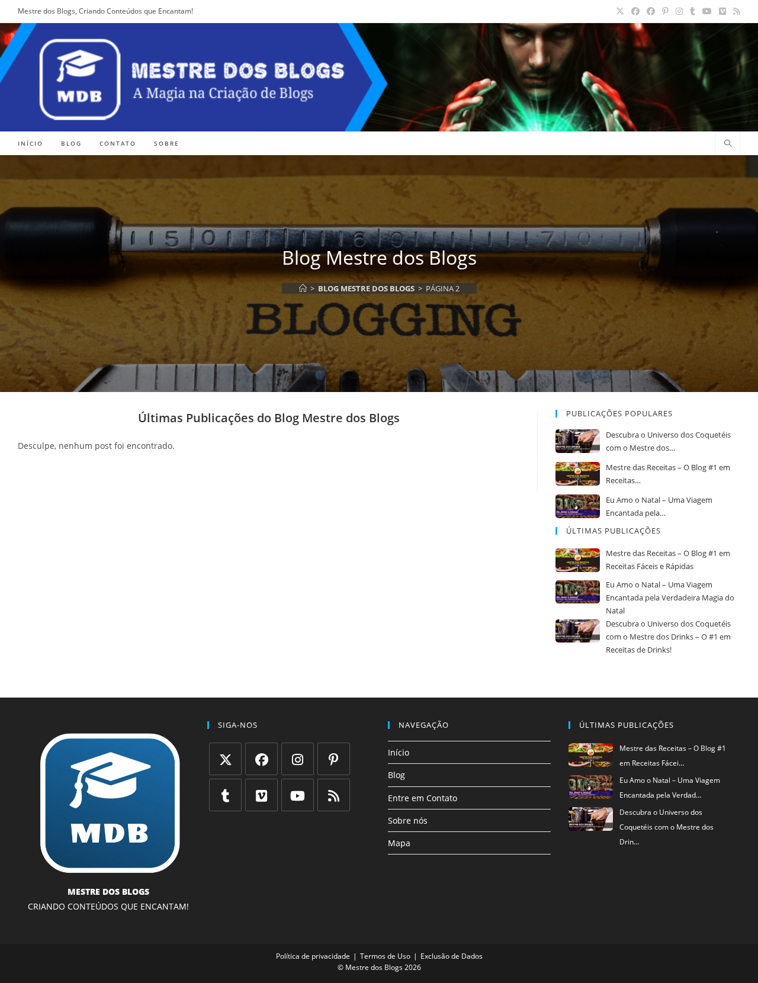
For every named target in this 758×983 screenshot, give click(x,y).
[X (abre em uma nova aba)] (620, 11)
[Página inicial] (303, 288)
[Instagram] (297, 759)
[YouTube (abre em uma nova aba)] (707, 11)
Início (398, 752)
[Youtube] (297, 795)
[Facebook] (261, 759)
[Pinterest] (333, 759)
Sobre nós (408, 820)
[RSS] (333, 795)
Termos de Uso (385, 956)
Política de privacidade (313, 956)
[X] (225, 759)
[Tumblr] (225, 795)
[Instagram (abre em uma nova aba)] (679, 11)
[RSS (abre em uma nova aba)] (735, 11)
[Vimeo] (261, 795)
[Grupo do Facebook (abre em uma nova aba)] (651, 11)
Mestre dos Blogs (374, 967)
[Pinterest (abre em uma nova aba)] (665, 11)
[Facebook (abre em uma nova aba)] (635, 11)
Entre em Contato (422, 798)
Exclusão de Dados (451, 956)
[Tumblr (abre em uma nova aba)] (692, 11)
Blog (396, 774)
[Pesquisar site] (728, 143)
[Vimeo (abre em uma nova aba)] (722, 11)
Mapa (399, 843)
